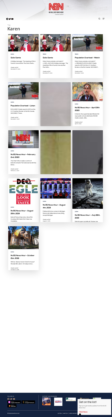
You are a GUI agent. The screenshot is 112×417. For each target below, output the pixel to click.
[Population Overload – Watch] (87, 57)
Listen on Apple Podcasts (14, 402)
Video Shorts (73, 413)
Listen (12, 54)
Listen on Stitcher (11, 405)
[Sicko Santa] (23, 57)
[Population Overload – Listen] (23, 105)
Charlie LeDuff (14, 67)
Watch (44, 54)
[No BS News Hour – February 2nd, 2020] (23, 153)
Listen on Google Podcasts (28, 402)
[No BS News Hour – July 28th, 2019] (87, 207)
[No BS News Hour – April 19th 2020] (87, 106)
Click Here (83, 412)
